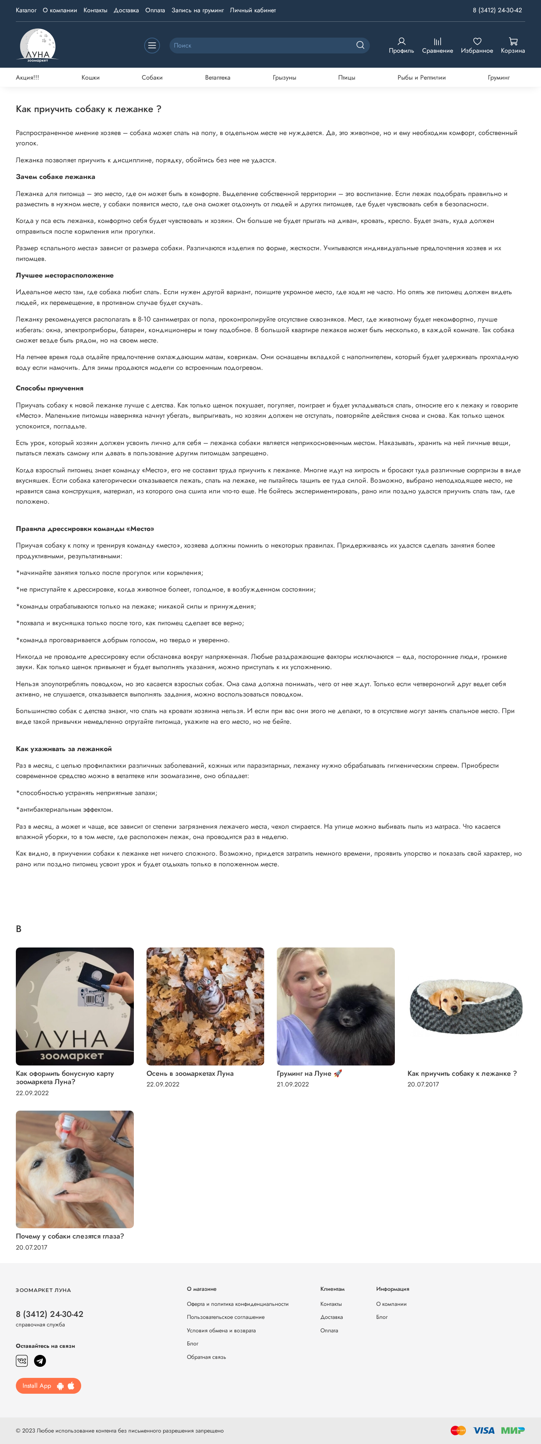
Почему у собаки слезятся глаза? (70, 1236)
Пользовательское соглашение (226, 1317)
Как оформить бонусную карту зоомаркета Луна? (65, 1077)
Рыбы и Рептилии (422, 77)
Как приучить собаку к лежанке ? (462, 1073)
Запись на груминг (197, 10)
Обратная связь (206, 1357)
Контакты (95, 10)
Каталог (26, 10)
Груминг (499, 77)
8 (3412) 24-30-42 (497, 10)
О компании (60, 10)
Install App (40, 1385)
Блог (192, 1343)
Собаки (152, 77)
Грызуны (284, 77)
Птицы (346, 77)
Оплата (155, 10)
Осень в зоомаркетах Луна (190, 1073)
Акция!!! (27, 77)
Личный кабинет (253, 10)
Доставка (126, 10)
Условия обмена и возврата (221, 1330)
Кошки (91, 77)
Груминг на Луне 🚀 (309, 1073)
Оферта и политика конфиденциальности (238, 1304)
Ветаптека (217, 77)
